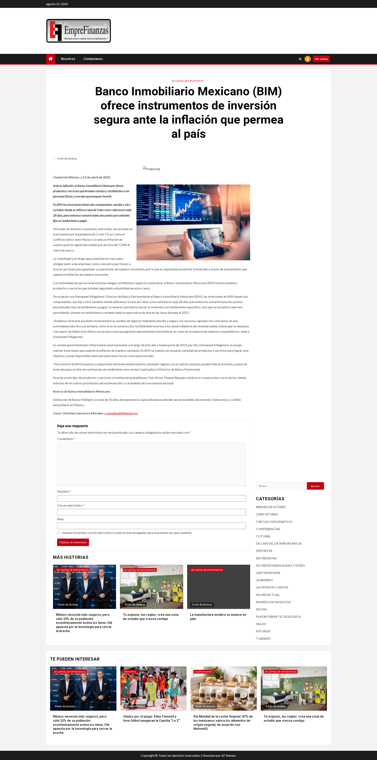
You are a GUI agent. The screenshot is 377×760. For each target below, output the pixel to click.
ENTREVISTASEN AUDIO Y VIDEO (280, 565)
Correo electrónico (71, 505)
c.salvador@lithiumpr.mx (121, 413)
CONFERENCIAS (268, 529)
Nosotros (68, 59)
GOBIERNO (264, 580)
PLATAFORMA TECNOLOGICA (278, 616)
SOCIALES (263, 631)
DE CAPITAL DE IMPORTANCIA (188, 80)
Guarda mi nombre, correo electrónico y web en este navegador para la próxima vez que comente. (127, 532)
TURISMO (263, 638)
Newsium (209, 755)
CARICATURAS (267, 514)
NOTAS (261, 609)
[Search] (300, 59)
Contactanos (93, 59)
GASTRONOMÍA (268, 573)
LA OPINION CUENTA (272, 587)
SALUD (261, 624)
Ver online (321, 59)
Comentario (66, 439)
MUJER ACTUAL (268, 595)
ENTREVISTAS (266, 558)
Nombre (64, 491)
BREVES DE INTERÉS (270, 507)
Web (60, 519)
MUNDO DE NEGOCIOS (273, 602)
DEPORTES (264, 551)
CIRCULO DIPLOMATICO (274, 521)
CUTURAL (263, 536)
